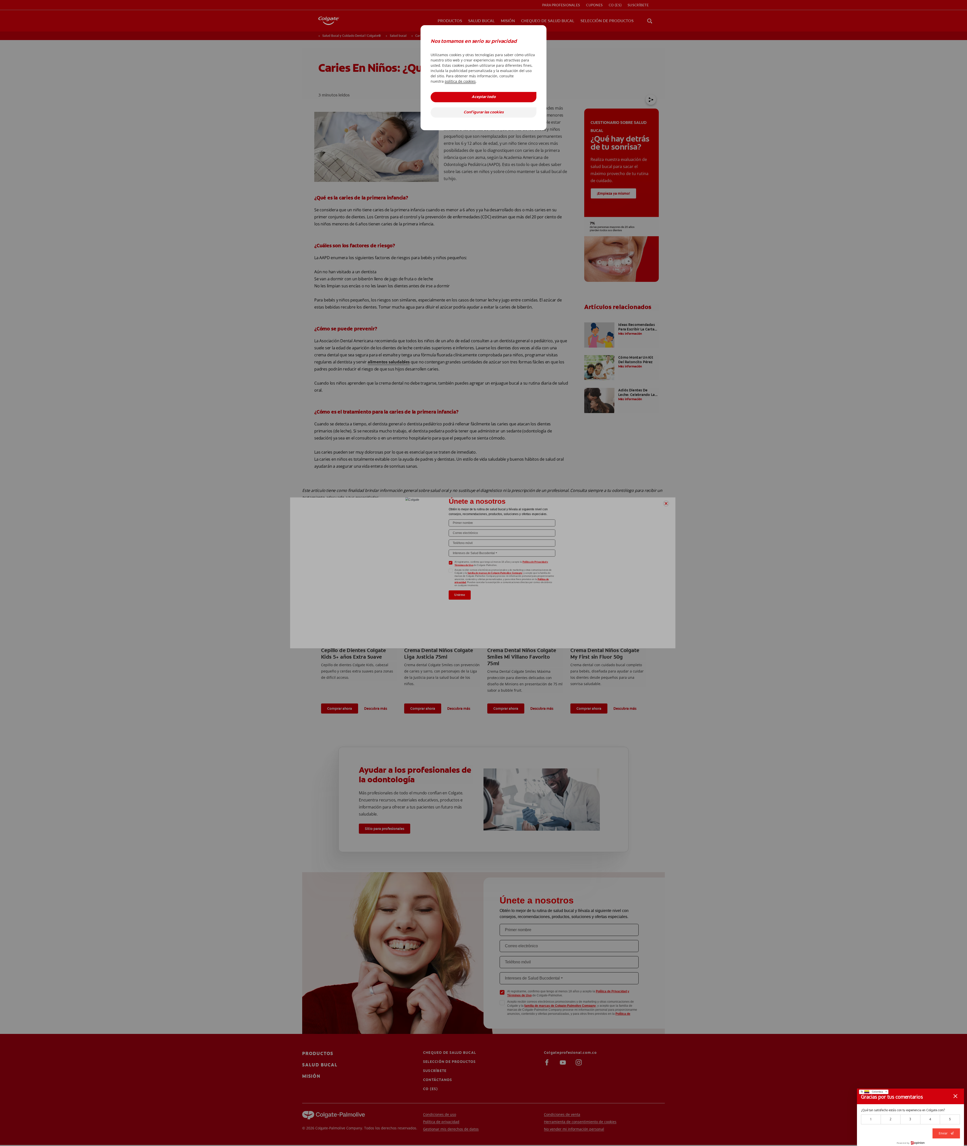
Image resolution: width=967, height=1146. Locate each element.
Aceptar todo (484, 97)
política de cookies (460, 81)
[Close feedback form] (955, 1096)
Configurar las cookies (484, 112)
